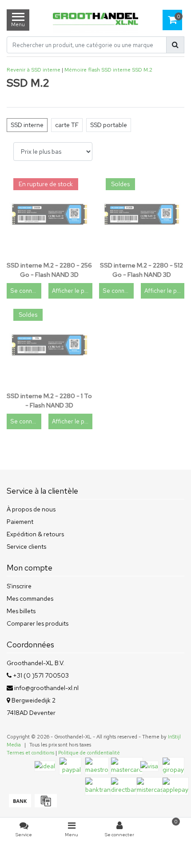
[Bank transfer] (19, 805)
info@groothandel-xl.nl (46, 688)
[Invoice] (44, 805)
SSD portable (108, 125)
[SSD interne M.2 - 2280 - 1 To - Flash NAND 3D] (49, 345)
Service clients (26, 547)
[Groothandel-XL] (96, 20)
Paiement (20, 522)
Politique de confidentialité (89, 753)
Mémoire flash (82, 69)
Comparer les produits (37, 623)
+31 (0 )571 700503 (40, 675)
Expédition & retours (35, 534)
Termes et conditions (30, 753)
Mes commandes (30, 599)
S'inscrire (19, 586)
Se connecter (25, 291)
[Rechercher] (175, 45)
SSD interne (116, 69)
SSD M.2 (142, 69)
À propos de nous (31, 509)
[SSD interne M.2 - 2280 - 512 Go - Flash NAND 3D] (142, 214)
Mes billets (21, 611)
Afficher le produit (72, 291)
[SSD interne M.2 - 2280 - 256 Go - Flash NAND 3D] (49, 214)
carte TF (67, 125)
